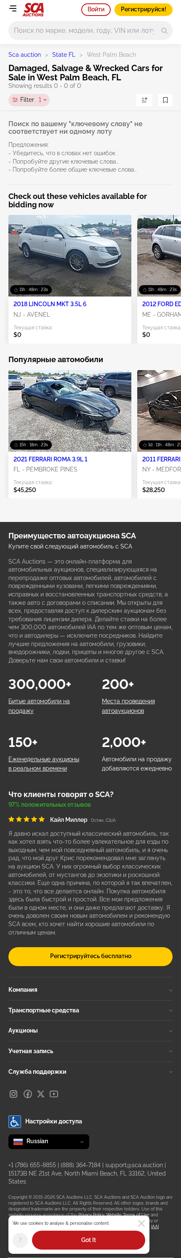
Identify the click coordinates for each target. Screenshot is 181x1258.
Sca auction (24, 54)
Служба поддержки (37, 1071)
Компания (22, 989)
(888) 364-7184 (81, 1165)
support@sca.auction (134, 1165)
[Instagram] (13, 1094)
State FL (63, 54)
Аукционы (23, 1030)
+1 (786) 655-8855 (32, 1165)
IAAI (155, 1226)
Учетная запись (30, 1051)
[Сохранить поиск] (165, 100)
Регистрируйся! (143, 9)
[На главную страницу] (33, 9)
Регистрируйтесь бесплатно (90, 956)
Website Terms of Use (127, 1215)
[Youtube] (54, 1094)
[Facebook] (28, 1094)
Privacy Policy (91, 1215)
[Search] (164, 30)
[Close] (141, 1223)
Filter (30, 99)
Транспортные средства (43, 1010)
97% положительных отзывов (49, 804)
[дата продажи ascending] (144, 100)
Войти (96, 9)
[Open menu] (12, 8)
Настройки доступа (53, 1121)
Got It (88, 1240)
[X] (41, 1094)
